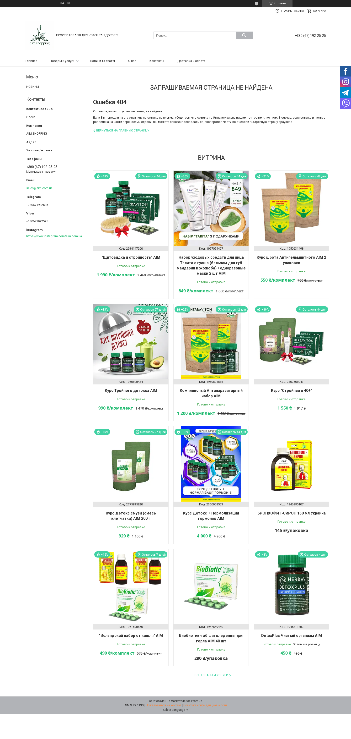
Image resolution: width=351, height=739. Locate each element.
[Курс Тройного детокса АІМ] (130, 341)
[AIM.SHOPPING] (39, 35)
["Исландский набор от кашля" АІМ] (130, 586)
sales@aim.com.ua (39, 188)
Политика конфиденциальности (205, 705)
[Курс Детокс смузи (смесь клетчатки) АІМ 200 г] (130, 463)
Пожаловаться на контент (163, 705)
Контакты (156, 61)
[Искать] (244, 35)
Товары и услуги (62, 61)
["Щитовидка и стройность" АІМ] (130, 208)
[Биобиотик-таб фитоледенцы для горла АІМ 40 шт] (211, 586)
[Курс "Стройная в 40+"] (291, 341)
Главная (31, 61)
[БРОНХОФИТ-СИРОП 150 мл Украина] (291, 463)
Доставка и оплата (191, 61)
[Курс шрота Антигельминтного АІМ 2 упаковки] (291, 208)
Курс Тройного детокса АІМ (131, 390)
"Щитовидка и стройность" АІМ (130, 257)
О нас (132, 61)
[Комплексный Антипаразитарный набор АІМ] (211, 341)
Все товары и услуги (211, 675)
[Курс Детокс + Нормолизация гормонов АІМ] (211, 463)
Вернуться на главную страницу (122, 130)
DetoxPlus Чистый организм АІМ (291, 635)
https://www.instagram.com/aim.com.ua (54, 236)
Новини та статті (102, 61)
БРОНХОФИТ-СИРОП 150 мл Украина (291, 513)
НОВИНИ (32, 86)
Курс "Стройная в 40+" (291, 390)
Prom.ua (196, 701)
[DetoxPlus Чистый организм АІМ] (291, 586)
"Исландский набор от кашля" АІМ (131, 635)
